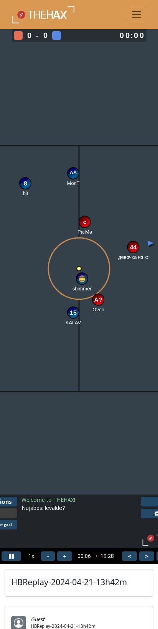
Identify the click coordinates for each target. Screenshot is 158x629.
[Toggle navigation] (136, 14)
